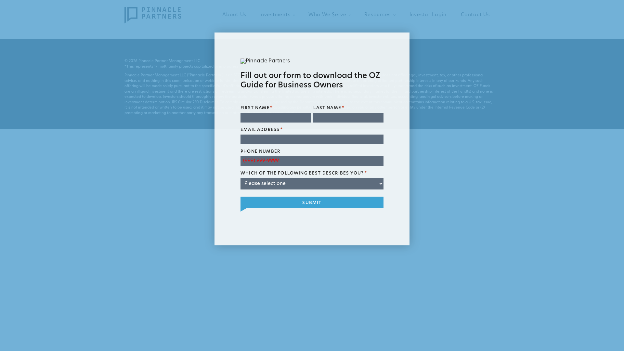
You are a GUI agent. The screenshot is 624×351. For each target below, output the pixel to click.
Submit (311, 203)
